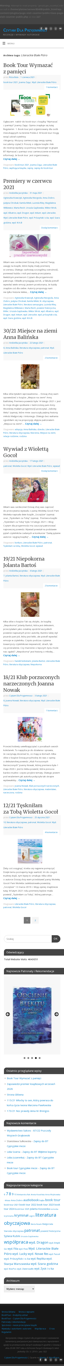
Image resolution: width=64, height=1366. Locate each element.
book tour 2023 (45, 1204)
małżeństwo (50, 789)
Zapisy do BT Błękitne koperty (39, 1151)
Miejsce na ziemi (47, 432)
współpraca (16, 1242)
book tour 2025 (22, 1209)
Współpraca (40, 1328)
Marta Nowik (36, 1224)
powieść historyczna (46, 308)
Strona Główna (15, 1094)
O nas (52, 1328)
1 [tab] (24, 1058)
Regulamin (6, 1332)
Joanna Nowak (12, 700)
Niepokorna (36, 664)
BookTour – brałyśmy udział (15, 1315)
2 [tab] (28, 1058)
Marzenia (35, 432)
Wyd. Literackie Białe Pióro (44, 82)
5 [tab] (40, 1058)
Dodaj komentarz (49, 227)
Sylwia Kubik (12, 1236)
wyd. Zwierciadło (25, 1268)
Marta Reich (19, 207)
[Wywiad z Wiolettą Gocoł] (32, 490)
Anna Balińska (12, 347)
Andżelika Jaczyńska (18, 193)
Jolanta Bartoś (12, 575)
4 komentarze (51, 832)
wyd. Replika (38, 1258)
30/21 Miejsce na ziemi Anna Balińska (30, 334)
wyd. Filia (13, 1248)
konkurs (18, 542)
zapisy (30, 168)
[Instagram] (45, 29)
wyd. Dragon (23, 212)
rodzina (23, 436)
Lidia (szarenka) (15, 1157)
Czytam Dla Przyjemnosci (20, 695)
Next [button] (56, 1014)
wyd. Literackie (49, 212)
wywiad (56, 466)
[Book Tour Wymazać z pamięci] (32, 106)
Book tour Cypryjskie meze (22, 1168)
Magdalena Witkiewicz (13, 308)
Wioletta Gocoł (19, 466)
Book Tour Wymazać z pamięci (24, 1078)
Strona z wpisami (26, 1311)
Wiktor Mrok (50, 207)
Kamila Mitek (25, 203)
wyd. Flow (23, 1249)
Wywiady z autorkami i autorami (16, 1328)
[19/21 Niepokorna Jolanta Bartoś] (32, 605)
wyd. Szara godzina (12, 318)
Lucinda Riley (38, 203)
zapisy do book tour (43, 168)
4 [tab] (36, 1058)
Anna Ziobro (48, 197)
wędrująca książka (17, 168)
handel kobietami (23, 661)
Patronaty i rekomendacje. (14, 1322)
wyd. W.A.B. (27, 318)
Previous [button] (8, 1014)
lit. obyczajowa (46, 301)
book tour (52, 1200)
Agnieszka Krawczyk (12, 197)
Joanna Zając (25, 82)
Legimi (32, 1216)
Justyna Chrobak (11, 203)
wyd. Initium (35, 212)
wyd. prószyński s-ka (47, 314)
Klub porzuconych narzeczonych (44, 785)
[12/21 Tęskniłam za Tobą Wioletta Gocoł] (32, 851)
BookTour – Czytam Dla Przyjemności (19, 1318)
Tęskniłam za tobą (11, 546)
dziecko (41, 429)
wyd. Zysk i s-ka (44, 1268)
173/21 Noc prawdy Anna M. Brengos (28, 1111)
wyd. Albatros (9, 212)
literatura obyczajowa (30, 347)
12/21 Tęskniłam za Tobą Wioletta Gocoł (30, 808)
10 (4, 822)
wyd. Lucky (19, 1254)
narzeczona (8, 792)
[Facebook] (41, 29)
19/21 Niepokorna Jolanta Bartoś (23, 562)
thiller (6, 311)
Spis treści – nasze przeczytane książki (19, 1325)
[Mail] (60, 29)
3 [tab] (32, 1058)
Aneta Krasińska (38, 1194)
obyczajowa (18, 1231)
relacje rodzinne (10, 436)
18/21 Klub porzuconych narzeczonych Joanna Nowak (31, 683)
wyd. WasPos (10, 1268)
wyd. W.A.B (17, 222)
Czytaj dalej (11, 159)
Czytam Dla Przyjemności (25, 29)
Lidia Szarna (13, 1151)
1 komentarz (52, 87)
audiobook (31, 1200)
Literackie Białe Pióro (13, 304)
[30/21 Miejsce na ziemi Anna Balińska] (32, 377)
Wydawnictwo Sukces (19, 1130)
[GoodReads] (50, 29)
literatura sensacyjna (33, 304)
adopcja (18, 429)
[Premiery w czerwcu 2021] (32, 246)
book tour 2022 (27, 1204)
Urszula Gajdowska (35, 207)
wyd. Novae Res (38, 1254)
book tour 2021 (10, 82)
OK (55, 938)
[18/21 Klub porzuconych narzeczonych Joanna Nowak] (32, 729)
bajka (41, 1200)
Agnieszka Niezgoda (32, 197)
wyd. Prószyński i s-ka (39, 217)
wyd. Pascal (54, 1254)
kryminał (21, 1215)
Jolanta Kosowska (40, 1208)
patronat (45, 347)
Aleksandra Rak (23, 1194)
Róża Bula (13, 77)
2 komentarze (51, 357)
